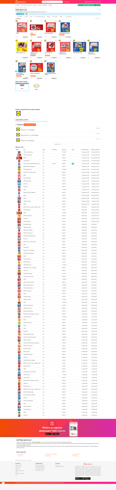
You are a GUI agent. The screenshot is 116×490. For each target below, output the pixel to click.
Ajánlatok (35, 5)
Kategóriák (44, 5)
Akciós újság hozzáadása (20, 473)
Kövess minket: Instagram (39, 467)
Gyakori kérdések (18, 465)
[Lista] (100, 2)
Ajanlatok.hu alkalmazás (19, 470)
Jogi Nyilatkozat (34, 482)
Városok (50, 5)
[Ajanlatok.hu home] (20, 1)
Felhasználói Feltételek (41, 482)
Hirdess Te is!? (18, 466)
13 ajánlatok (18, 18)
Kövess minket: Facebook (40, 466)
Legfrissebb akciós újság (26, 5)
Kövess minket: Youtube (39, 469)
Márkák (16, 469)
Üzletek (39, 5)
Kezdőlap (17, 5)
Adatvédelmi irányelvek (50, 482)
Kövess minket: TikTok (39, 470)
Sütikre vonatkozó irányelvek (59, 482)
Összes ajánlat (18, 467)
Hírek (16, 474)
